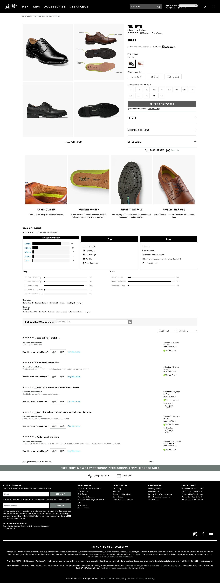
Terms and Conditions (107, 578)
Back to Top (46, 461)
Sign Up (60, 494)
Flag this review (74, 352)
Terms (23, 513)
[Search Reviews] (130, 322)
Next (151, 461)
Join (175, 5)
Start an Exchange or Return (91, 499)
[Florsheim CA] (169, 406)
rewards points (153, 108)
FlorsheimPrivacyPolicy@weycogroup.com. (118, 556)
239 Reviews (144, 33)
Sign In (168, 5)
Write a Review (157, 33)
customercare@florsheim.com (56, 516)
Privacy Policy (33, 513)
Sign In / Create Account (89, 488)
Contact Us (83, 491)
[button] (25, 6)
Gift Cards (82, 494)
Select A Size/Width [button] (162, 104)
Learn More (9, 528)
